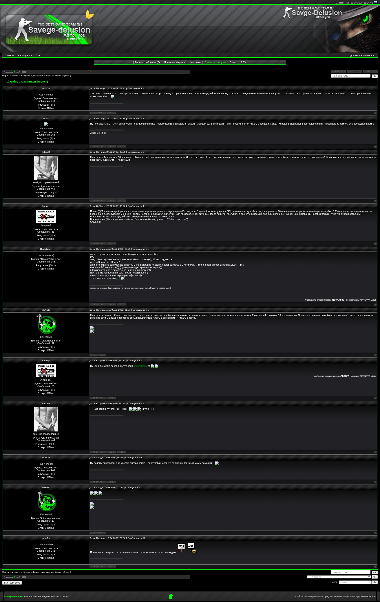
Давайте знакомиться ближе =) (48, 76)
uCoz (66, 596)
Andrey (46, 206)
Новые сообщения (174, 62)
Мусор (15, 76)
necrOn (46, 88)
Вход (38, 55)
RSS (243, 62)
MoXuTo (46, 310)
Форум (5, 76)
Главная (9, 55)
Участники (195, 62)
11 (144, 538)
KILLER (46, 152)
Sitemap (354, 596)
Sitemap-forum (368, 596)
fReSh (46, 118)
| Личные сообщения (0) (146, 62)
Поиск (233, 62)
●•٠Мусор (25, 76)
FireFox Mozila (341, 596)
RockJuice (46, 249)
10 (142, 487)
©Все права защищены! (37, 596)
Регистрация (25, 55)
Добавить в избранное (362, 55)
